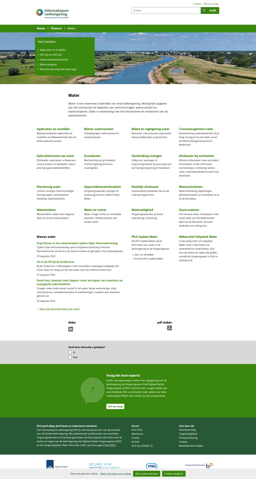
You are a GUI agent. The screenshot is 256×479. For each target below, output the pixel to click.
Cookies (183, 441)
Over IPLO (109, 445)
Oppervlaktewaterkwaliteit (54, 59)
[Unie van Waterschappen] (104, 466)
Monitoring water (49, 186)
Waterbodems (46, 209)
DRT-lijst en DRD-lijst (51, 54)
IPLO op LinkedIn (142, 445)
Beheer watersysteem (98, 129)
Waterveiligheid (48, 64)
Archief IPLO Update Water (149, 258)
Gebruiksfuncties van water (55, 156)
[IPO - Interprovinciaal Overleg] (199, 466)
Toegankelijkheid (188, 433)
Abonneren (137, 433)
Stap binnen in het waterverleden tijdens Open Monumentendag (77, 243)
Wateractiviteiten (191, 186)
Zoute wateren (189, 209)
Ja (74, 352)
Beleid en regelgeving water (150, 129)
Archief (135, 441)
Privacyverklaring (188, 437)
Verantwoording (187, 429)
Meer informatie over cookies (115, 473)
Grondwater (92, 156)
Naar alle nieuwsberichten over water (60, 309)
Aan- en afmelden (144, 254)
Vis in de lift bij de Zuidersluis (55, 261)
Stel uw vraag (211, 4)
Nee (75, 357)
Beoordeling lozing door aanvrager (58, 69)
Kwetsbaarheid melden (191, 445)
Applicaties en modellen (53, 49)
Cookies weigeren (173, 473)
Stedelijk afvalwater (145, 186)
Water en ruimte (95, 209)
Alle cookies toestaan (146, 473)
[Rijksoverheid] (57, 466)
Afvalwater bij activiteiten (196, 156)
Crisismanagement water (196, 129)
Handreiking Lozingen (147, 156)
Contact (197, 4)
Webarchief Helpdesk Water (198, 236)
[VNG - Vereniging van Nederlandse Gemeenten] (152, 466)
